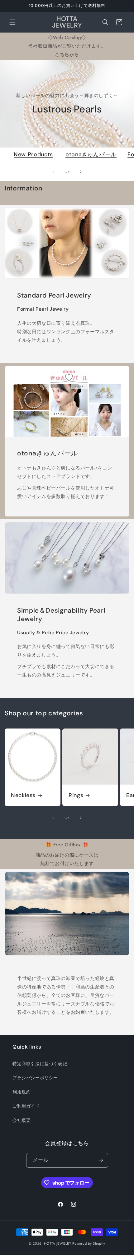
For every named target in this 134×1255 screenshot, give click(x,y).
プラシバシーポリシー (35, 1078)
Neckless (23, 795)
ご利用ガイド (26, 1106)
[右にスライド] (81, 172)
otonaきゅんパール (91, 154)
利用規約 (21, 1092)
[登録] (101, 1160)
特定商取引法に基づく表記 (39, 1064)
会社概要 (21, 1120)
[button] (12, 22)
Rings (76, 795)
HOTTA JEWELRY (57, 1243)
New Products (33, 154)
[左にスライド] (53, 172)
